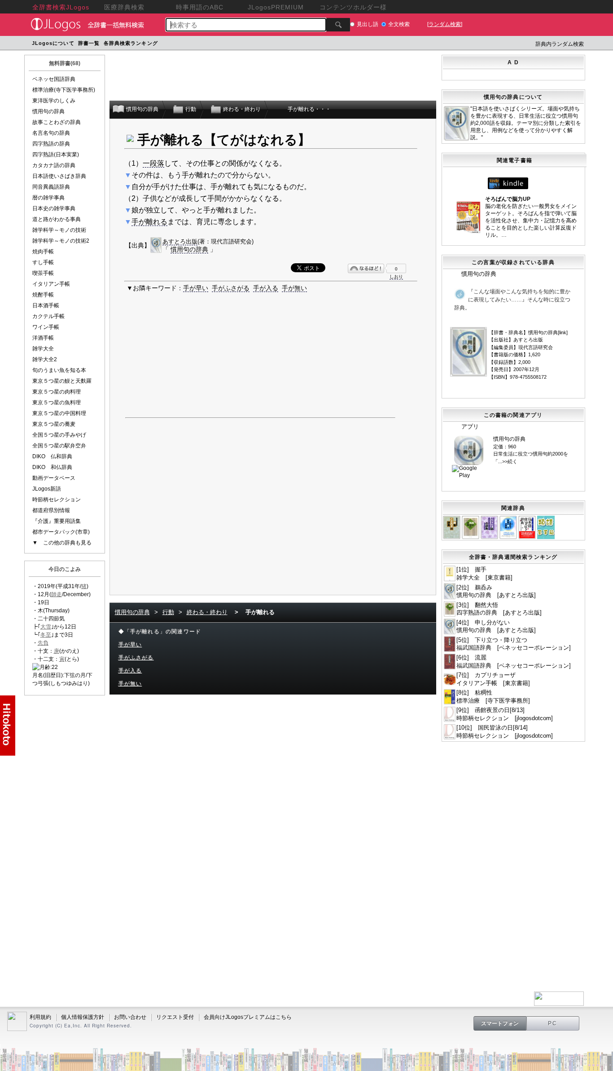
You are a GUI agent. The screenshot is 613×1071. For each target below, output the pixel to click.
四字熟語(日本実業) (55, 154)
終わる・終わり (207, 612)
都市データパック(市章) (61, 532)
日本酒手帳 (45, 305)
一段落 (153, 163)
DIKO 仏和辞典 (52, 456)
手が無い (294, 288)
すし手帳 (43, 262)
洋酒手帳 (43, 338)
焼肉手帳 (43, 251)
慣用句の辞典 (48, 111)
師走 (56, 594)
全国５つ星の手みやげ (59, 435)
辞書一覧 (89, 43)
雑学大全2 (44, 359)
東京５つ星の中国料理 (59, 413)
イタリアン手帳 (51, 284)
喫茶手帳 (43, 273)
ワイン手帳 (45, 327)
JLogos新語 (46, 489)
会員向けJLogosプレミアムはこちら (248, 1017)
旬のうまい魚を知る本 (59, 370)
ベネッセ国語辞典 (53, 79)
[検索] (338, 24)
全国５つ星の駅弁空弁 (59, 446)
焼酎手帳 (43, 295)
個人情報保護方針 (82, 1017)
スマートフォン (500, 1023)
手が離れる (149, 222)
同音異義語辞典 (51, 187)
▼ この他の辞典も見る (62, 543)
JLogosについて (53, 43)
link (562, 332)
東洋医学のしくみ (53, 100)
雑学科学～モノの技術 (59, 230)
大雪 (45, 627)
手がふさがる (231, 288)
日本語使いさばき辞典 (59, 176)
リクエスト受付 (175, 1017)
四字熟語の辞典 (51, 144)
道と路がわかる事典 (56, 219)
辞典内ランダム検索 (559, 44)
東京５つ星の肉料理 (56, 392)
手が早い (195, 288)
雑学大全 (43, 348)
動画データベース (53, 478)
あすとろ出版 (179, 241)
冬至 (45, 635)
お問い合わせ (130, 1017)
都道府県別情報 (51, 510)
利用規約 (40, 1017)
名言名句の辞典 (51, 133)
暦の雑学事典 (48, 198)
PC (553, 1023)
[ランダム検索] (444, 24)
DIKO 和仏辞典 (52, 467)
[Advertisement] (330, 44)
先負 (43, 643)
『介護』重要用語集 (56, 521)
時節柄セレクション (56, 499)
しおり (396, 276)
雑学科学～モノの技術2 (60, 241)
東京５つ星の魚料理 (56, 402)
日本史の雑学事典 (53, 208)
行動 (168, 612)
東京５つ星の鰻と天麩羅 (62, 381)
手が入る (265, 288)
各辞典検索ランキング (131, 43)
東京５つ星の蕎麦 (53, 424)
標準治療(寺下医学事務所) (63, 90)
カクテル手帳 (48, 316)
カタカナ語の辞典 (53, 165)
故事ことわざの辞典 (56, 122)
